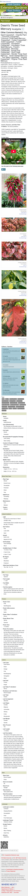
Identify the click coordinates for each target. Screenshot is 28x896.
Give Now (16, 892)
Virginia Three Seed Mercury (14, 60)
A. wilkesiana (11, 392)
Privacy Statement (10, 871)
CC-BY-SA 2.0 (23, 294)
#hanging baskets (20, 406)
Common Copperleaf (10, 37)
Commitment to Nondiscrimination (14, 869)
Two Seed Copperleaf (10, 57)
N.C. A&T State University (20, 858)
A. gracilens (11, 351)
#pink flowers (12, 400)
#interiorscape (21, 402)
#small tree (4, 406)
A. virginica (10, 385)
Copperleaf (5, 40)
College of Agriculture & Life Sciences (11, 890)
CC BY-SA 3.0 (23, 236)
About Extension (5, 887)
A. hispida (11, 359)
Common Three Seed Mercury (13, 38)
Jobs (12, 887)
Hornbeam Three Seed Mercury (13, 46)
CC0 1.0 (24, 265)
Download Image (22, 213)
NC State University (6, 858)
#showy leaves (5, 400)
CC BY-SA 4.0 (23, 212)
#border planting (5, 404)
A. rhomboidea (10, 378)
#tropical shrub (21, 408)
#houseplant (4, 408)
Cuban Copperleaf (19, 40)
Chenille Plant (21, 35)
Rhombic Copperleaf (9, 50)
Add (4, 169)
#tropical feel (22, 404)
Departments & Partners (7, 889)
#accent (14, 408)
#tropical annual (11, 406)
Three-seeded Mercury (18, 56)
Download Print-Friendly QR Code (10, 850)
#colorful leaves (5, 402)
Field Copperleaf (7, 42)
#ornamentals (21, 399)
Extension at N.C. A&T (6, 892)
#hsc (3, 399)
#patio (10, 408)
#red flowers (19, 400)
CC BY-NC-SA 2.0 (23, 341)
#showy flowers (13, 399)
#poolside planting (14, 404)
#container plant (13, 402)
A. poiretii (11, 371)
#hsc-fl (7, 399)
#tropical (4, 410)
